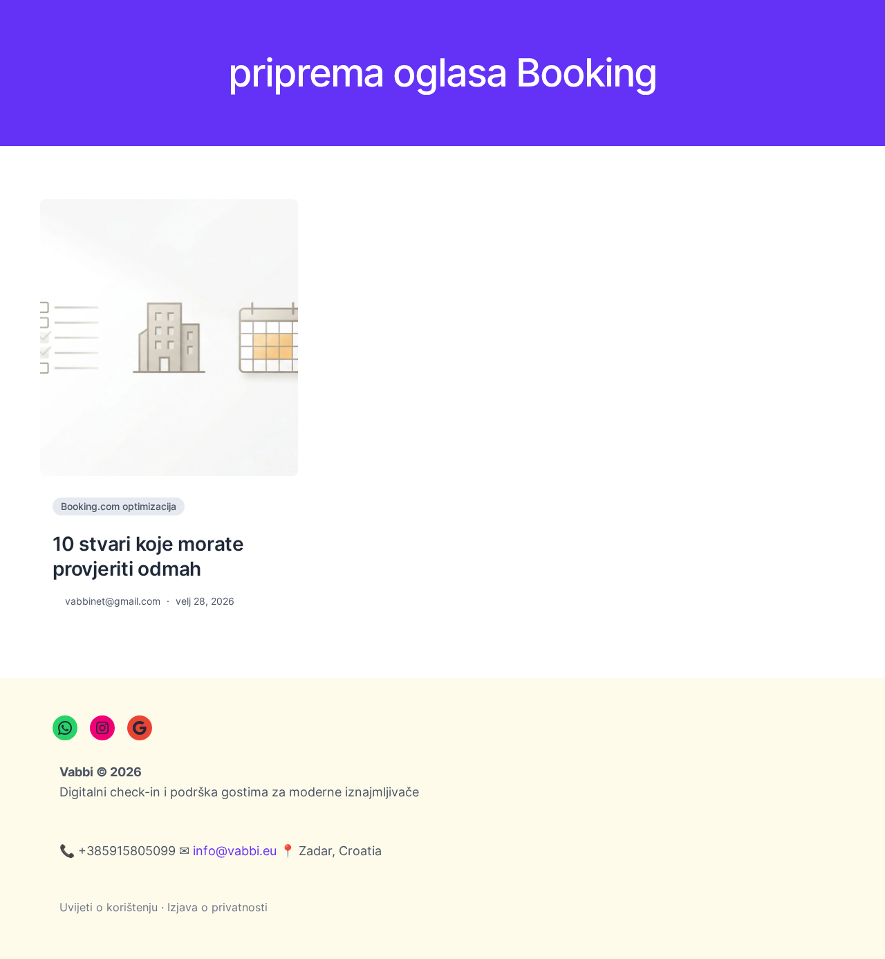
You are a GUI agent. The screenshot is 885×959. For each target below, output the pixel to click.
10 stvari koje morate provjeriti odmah (148, 556)
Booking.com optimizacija (118, 506)
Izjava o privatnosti (217, 907)
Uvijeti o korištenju (108, 907)
